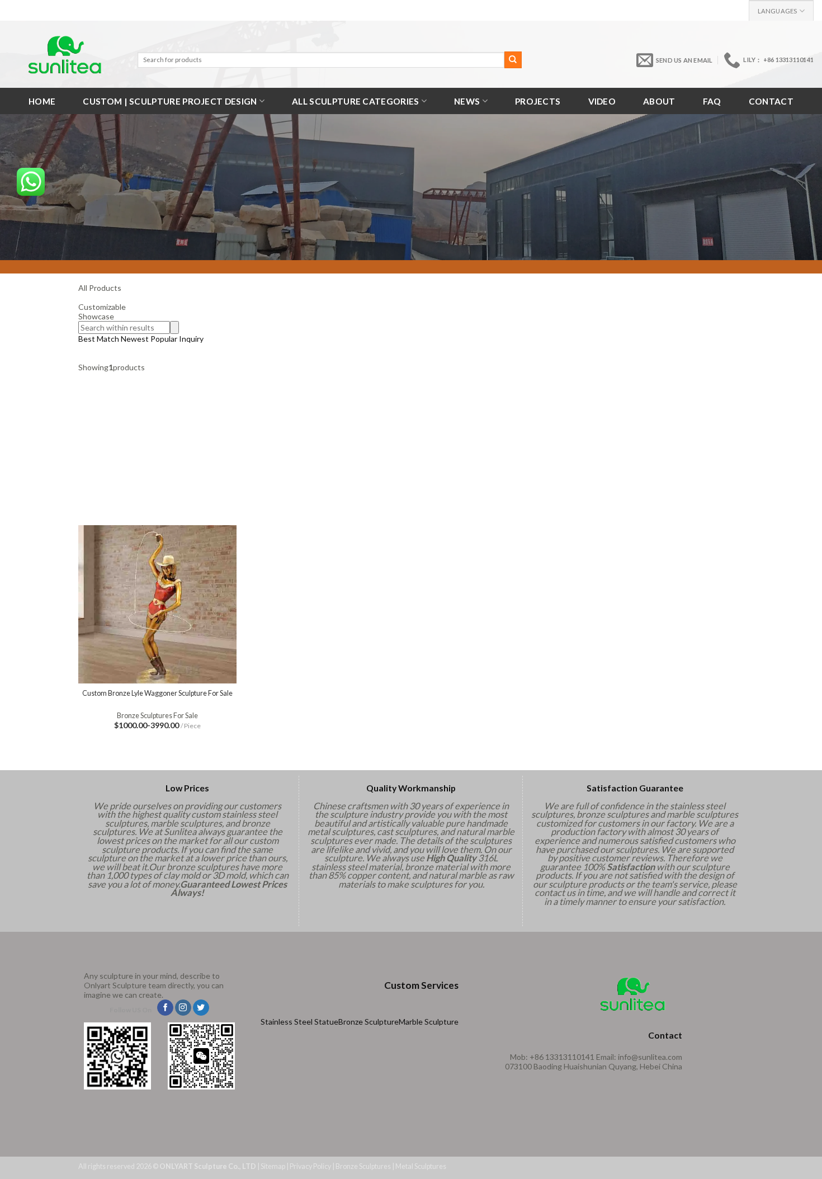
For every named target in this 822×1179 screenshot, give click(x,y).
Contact (771, 101)
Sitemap (273, 1166)
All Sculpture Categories (355, 101)
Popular (163, 338)
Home (42, 101)
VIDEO (602, 101)
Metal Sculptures (420, 1166)
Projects (537, 101)
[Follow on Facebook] (165, 1007)
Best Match (98, 338)
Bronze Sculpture (368, 1021)
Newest (135, 338)
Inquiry (191, 338)
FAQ (712, 101)
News (467, 101)
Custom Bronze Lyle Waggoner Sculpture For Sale (157, 693)
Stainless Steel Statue (299, 1021)
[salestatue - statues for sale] (64, 54)
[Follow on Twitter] (201, 1007)
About (659, 101)
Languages (777, 11)
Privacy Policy (310, 1166)
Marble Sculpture (429, 1021)
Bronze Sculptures (363, 1166)
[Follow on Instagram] (183, 1007)
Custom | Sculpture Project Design (170, 101)
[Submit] (512, 59)
